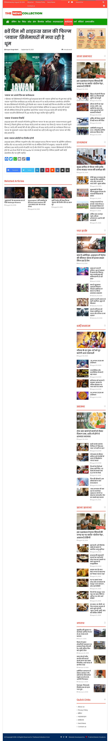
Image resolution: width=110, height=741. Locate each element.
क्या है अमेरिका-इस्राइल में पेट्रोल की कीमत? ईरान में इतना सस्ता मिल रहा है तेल (91, 258)
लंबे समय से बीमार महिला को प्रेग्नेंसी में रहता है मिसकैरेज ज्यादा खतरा (97, 457)
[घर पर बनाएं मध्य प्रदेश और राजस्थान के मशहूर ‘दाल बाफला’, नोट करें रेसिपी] (83, 583)
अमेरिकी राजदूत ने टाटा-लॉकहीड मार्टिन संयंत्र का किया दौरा (97, 130)
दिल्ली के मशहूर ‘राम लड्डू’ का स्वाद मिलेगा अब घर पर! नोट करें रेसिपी (97, 595)
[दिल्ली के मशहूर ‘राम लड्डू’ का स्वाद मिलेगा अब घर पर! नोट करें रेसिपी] (83, 595)
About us (30, 2)
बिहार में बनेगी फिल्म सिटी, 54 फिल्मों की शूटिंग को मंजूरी (97, 96)
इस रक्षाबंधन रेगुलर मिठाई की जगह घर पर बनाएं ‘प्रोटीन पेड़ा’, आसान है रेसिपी (90, 84)
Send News (51, 2)
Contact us (31, 6)
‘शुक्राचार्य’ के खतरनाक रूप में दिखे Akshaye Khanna (14, 201)
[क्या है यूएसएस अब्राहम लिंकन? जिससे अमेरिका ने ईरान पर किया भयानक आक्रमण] (83, 288)
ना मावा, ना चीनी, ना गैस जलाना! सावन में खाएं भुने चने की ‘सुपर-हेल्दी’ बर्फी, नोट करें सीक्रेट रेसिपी (98, 608)
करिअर (48, 22)
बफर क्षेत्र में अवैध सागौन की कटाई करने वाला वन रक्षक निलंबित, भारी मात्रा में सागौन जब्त (84, 660)
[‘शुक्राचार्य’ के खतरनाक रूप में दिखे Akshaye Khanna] (14, 192)
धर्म (75, 22)
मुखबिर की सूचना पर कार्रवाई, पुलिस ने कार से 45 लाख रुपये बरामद (84, 633)
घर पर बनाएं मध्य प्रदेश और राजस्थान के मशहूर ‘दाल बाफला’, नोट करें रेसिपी (97, 583)
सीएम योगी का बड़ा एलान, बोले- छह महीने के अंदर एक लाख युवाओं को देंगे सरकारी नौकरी (96, 108)
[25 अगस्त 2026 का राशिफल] (83, 364)
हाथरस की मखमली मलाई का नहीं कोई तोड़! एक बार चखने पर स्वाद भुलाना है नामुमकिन (97, 559)
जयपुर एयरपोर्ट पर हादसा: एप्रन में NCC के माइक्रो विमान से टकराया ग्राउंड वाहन (97, 205)
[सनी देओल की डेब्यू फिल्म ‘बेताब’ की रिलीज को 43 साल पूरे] (62, 193)
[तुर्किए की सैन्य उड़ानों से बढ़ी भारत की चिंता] (83, 121)
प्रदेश (29, 22)
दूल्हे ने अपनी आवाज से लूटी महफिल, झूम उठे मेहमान (98, 301)
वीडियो (81, 22)
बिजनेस (41, 22)
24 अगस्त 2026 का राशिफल (97, 394)
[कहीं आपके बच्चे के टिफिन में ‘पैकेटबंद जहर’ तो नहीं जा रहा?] (83, 447)
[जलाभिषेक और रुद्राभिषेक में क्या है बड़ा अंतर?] (83, 373)
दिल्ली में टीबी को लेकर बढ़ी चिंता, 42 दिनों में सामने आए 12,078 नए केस (96, 469)
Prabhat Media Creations (97, 737)
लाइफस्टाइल (58, 22)
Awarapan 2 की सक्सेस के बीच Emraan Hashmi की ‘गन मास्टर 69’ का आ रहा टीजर (37, 203)
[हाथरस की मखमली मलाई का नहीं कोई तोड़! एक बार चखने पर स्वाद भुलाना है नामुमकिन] (83, 558)
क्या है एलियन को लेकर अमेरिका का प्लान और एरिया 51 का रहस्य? (97, 312)
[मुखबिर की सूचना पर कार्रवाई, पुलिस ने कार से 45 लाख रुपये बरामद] (100, 633)
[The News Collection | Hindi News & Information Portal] (23, 13)
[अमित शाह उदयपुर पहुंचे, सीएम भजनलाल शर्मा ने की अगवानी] (83, 217)
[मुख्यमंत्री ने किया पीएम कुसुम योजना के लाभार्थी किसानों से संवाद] (83, 193)
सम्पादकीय (89, 22)
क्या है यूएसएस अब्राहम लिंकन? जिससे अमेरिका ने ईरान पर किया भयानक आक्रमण (96, 289)
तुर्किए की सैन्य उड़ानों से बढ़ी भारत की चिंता (97, 119)
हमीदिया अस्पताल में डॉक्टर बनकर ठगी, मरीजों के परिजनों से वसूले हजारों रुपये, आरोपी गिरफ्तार (84, 675)
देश (19, 22)
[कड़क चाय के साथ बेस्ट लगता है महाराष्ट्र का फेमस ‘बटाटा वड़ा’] (83, 573)
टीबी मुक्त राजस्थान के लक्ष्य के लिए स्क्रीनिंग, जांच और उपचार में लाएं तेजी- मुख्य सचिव (97, 180)
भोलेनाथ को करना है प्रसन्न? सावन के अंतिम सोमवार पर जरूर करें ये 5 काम (97, 383)
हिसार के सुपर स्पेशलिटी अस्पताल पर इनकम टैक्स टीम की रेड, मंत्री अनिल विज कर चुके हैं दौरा (84, 646)
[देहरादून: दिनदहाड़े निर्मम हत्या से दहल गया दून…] (100, 688)
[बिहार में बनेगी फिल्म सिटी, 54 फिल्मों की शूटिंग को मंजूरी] (83, 97)
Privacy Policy (40, 2)
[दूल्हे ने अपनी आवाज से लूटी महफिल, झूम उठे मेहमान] (83, 302)
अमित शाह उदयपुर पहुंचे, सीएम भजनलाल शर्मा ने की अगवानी (97, 217)
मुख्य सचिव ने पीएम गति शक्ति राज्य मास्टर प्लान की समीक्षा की (91, 168)
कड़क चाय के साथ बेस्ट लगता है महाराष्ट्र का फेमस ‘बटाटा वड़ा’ (97, 572)
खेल (34, 22)
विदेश (24, 22)
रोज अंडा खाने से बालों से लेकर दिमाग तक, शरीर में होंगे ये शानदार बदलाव (90, 434)
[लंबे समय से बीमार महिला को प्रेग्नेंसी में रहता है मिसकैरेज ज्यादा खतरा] (83, 457)
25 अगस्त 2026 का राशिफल (97, 362)
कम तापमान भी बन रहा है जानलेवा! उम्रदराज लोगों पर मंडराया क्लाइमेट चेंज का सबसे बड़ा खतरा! (97, 493)
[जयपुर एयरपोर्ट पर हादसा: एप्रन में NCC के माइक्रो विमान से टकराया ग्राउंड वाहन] (83, 205)
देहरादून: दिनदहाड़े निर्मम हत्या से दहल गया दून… (83, 687)
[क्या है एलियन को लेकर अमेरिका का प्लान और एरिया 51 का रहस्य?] (83, 312)
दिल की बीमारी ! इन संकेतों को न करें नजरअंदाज (97, 481)
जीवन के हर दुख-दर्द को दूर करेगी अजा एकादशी (88, 351)
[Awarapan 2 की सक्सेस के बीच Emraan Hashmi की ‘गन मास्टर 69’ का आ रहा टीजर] (38, 192)
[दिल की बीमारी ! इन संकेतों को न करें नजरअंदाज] (83, 482)
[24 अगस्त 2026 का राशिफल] (83, 396)
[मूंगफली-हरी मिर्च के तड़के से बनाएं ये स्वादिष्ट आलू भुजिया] (83, 548)
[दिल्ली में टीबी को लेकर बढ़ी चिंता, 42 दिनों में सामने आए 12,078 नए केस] (83, 469)
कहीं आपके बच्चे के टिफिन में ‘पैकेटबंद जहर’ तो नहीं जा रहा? (97, 446)
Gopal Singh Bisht (12, 49)
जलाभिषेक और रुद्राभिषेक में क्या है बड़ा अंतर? (96, 372)
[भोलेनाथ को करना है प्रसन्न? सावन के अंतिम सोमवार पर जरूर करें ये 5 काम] (83, 383)
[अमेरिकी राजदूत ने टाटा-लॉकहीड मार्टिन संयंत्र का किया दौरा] (83, 131)
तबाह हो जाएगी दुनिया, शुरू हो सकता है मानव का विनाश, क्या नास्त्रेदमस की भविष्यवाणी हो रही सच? (97, 273)
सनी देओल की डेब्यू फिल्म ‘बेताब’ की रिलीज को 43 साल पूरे (62, 202)
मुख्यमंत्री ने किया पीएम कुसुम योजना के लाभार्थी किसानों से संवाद (98, 193)
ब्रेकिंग (13, 22)
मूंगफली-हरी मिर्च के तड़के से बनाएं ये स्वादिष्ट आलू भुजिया (97, 547)
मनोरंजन (68, 22)
